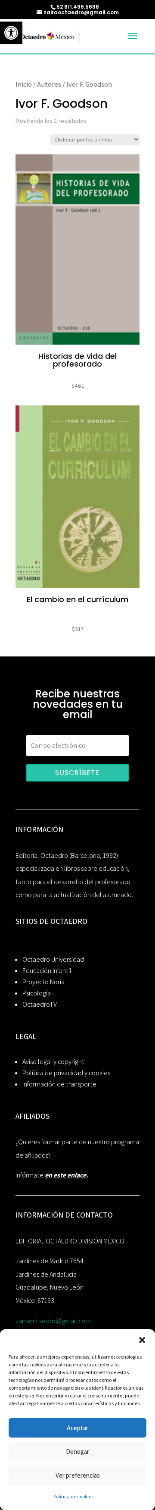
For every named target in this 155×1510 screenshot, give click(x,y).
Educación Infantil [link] (46, 970)
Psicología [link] (36, 993)
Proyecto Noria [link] (43, 981)
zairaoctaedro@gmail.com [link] (53, 1320)
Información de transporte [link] (59, 1084)
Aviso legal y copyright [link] (53, 1061)
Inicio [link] (24, 84)
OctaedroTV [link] (39, 1004)
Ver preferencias (78, 1475)
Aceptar (77, 1428)
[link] (11, 33)
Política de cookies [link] (73, 1496)
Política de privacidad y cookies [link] (66, 1072)
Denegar (77, 1451)
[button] (142, 1340)
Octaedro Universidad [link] (53, 959)
